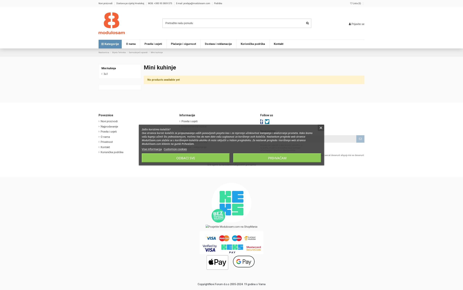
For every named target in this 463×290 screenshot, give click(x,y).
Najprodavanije (109, 126)
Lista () (357, 3)
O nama (105, 136)
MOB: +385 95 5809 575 (160, 3)
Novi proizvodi (106, 3)
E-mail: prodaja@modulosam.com (193, 3)
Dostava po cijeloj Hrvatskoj (130, 3)
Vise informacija (152, 149)
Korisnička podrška (112, 152)
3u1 (106, 74)
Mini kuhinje (108, 68)
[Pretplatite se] (360, 139)
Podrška (218, 3)
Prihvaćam (277, 158)
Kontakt (105, 147)
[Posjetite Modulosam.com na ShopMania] (231, 226)
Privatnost (107, 142)
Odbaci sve (185, 158)
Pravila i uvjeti (109, 131)
